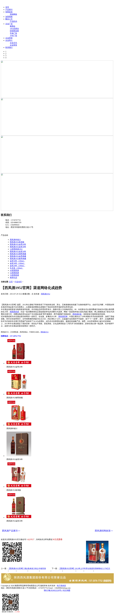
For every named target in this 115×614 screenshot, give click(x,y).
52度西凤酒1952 (16, 249)
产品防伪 (13, 21)
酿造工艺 (9, 19)
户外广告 (13, 36)
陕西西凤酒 (14, 312)
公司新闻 (4, 571)
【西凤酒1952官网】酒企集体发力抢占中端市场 (27, 568)
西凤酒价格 (77, 314)
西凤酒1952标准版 (17, 242)
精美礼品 (13, 277)
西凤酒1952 (45, 294)
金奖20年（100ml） (17, 266)
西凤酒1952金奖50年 (18, 251)
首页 (7, 7)
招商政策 (9, 12)
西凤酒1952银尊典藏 (18, 259)
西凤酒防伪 (69, 571)
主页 (11, 282)
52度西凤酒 (14, 273)
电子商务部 (61, 586)
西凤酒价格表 (107, 3)
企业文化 (13, 43)
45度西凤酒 (14, 270)
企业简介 (9, 40)
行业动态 (18, 282)
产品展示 (9, 9)
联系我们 (9, 47)
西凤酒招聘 (88, 571)
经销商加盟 (14, 31)
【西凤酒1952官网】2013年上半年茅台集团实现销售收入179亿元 (84, 568)
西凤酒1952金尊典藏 (18, 256)
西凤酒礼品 (32, 571)
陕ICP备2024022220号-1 (53, 590)
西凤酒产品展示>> (11, 530)
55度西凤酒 (14, 275)
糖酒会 (12, 26)
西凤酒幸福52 (15, 240)
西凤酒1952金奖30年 (18, 247)
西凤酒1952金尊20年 (18, 244)
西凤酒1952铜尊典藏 (18, 254)
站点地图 (66, 590)
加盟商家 (9, 17)
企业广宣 (9, 24)
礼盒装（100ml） (16, 268)
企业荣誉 (9, 38)
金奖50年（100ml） (17, 261)
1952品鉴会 (14, 28)
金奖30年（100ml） (17, 263)
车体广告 (13, 33)
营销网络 (13, 14)
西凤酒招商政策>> (104, 530)
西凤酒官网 (94, 3)
